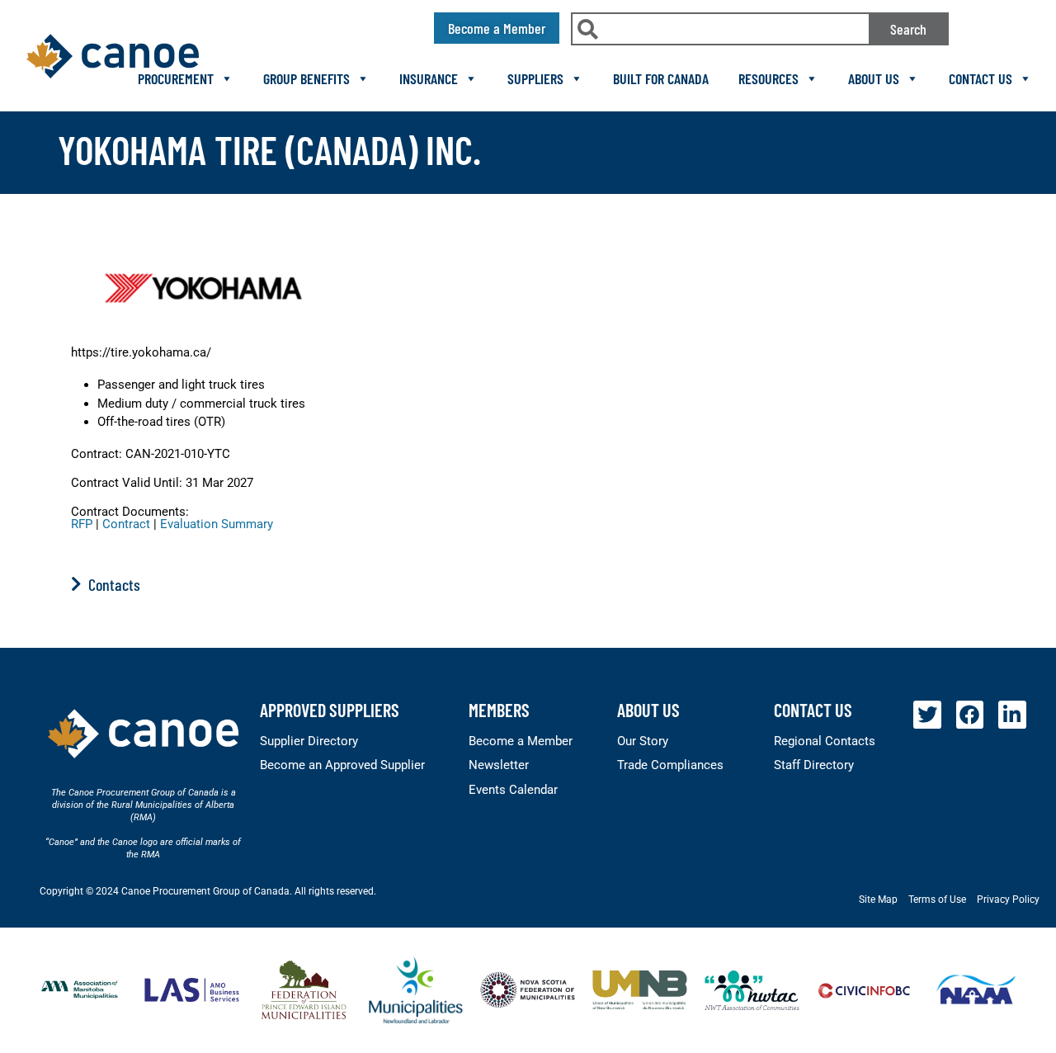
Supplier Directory (309, 741)
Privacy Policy (1008, 899)
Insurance (428, 78)
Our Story (642, 741)
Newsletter (499, 765)
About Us (873, 78)
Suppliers (535, 78)
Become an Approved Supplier (342, 765)
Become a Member (521, 741)
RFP (81, 524)
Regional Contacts (824, 741)
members (499, 709)
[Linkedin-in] (1012, 715)
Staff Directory (814, 765)
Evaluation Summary (216, 524)
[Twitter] (927, 715)
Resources (768, 78)
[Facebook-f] (970, 715)
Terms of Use (937, 899)
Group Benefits (306, 78)
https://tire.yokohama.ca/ (141, 352)
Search (908, 29)
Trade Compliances (670, 765)
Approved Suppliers (329, 709)
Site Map (878, 899)
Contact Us (980, 78)
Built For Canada (661, 78)
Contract (126, 524)
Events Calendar (513, 789)
